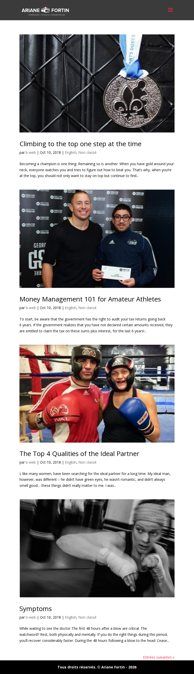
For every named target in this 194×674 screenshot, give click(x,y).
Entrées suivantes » (159, 657)
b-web (31, 152)
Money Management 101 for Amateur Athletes (90, 298)
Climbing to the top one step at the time (80, 143)
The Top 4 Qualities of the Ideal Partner (79, 453)
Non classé (87, 152)
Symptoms (35, 608)
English (70, 152)
